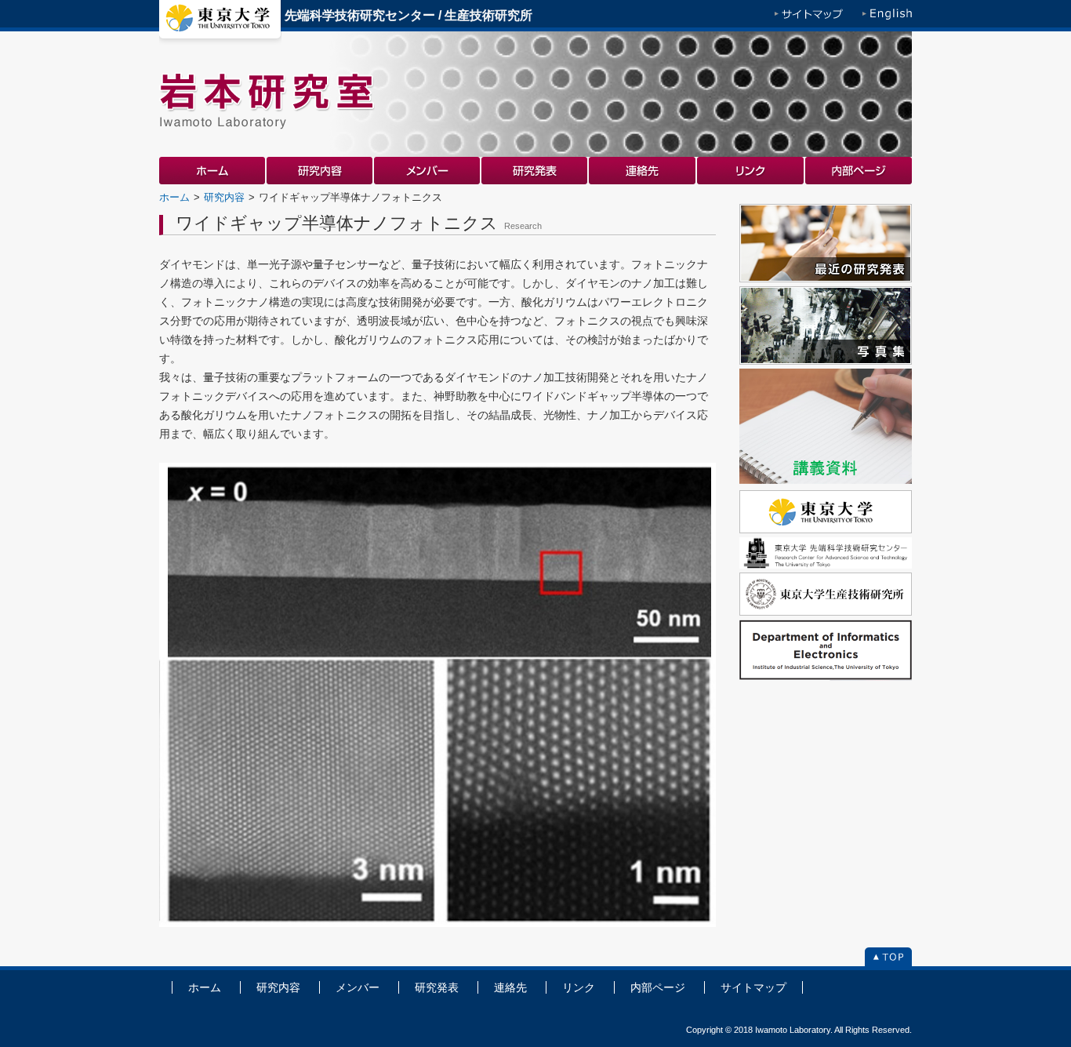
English (887, 15)
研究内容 (320, 170)
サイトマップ (809, 15)
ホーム (213, 170)
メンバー (427, 170)
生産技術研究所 (488, 15)
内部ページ (858, 170)
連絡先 (643, 170)
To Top (888, 958)
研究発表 (535, 170)
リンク (751, 170)
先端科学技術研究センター (360, 15)
